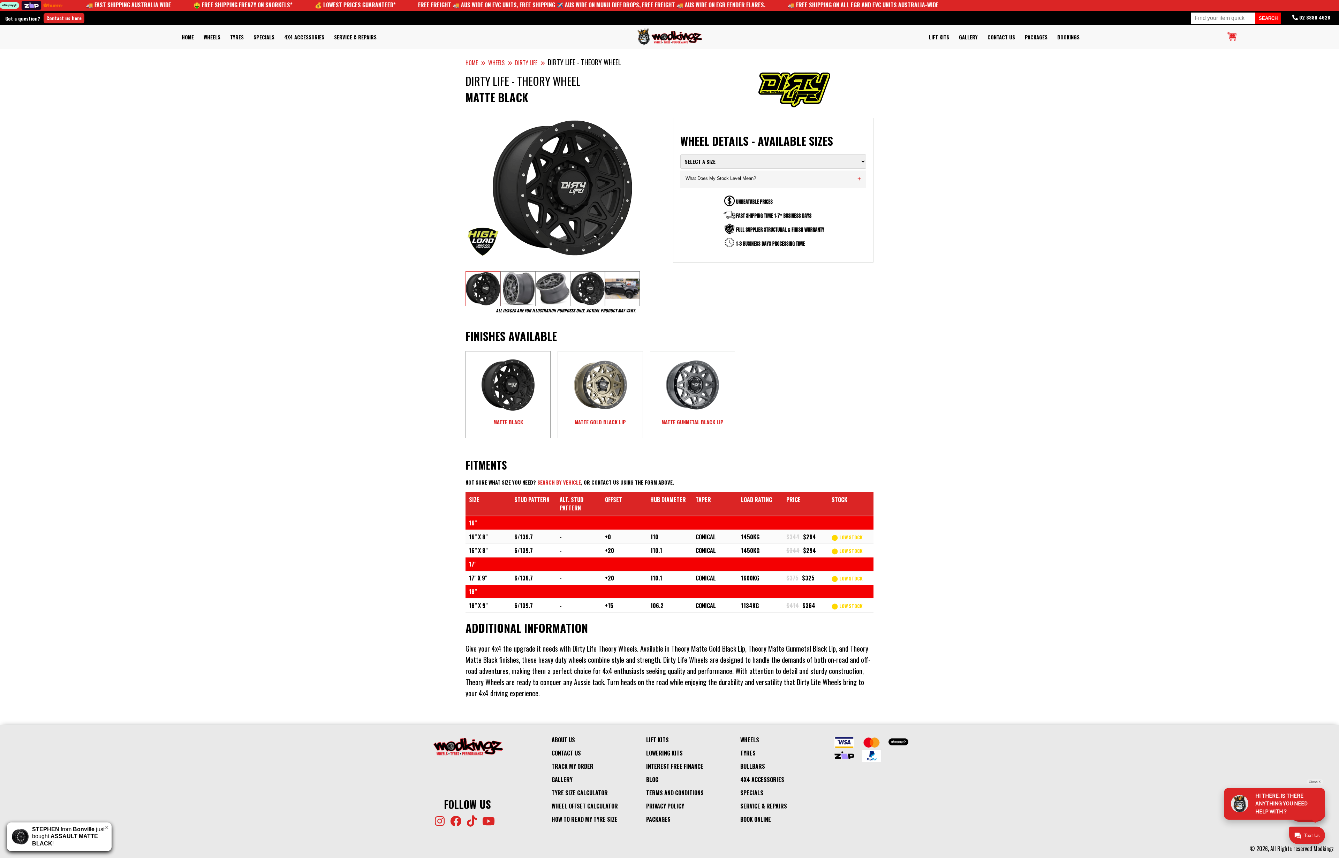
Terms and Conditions (675, 793)
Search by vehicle (559, 482)
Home (188, 37)
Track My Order (572, 766)
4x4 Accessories (304, 37)
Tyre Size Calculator (580, 793)
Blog (652, 779)
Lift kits (939, 37)
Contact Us (1001, 37)
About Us (563, 740)
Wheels (212, 37)
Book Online (755, 819)
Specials (264, 37)
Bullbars (752, 766)
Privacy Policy (665, 806)
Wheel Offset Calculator (585, 806)
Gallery (968, 37)
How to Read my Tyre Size (585, 819)
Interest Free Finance (674, 766)
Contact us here (64, 18)
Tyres (237, 37)
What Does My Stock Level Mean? (773, 179)
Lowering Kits (664, 753)
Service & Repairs (355, 37)
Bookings (1068, 37)
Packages (1036, 37)
